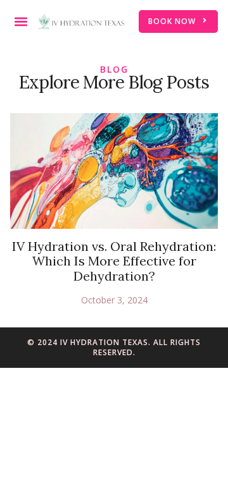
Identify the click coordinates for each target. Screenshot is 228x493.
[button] (20, 21)
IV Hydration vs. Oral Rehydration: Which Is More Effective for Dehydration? (114, 260)
